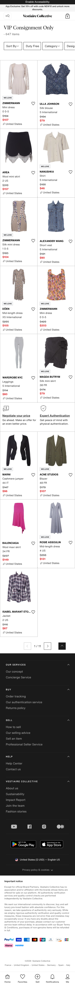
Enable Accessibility (37, 2)
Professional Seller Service (24, 744)
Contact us (13, 769)
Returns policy (15, 708)
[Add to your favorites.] (33, 103)
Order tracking (16, 696)
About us (12, 788)
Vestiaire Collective (22, 781)
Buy (8, 689)
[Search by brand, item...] (7, 16)
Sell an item (14, 738)
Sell (9, 720)
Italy (68, 965)
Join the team (15, 805)
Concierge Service (18, 677)
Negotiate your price (16, 415)
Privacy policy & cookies (36, 870)
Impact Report (15, 800)
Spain (61, 965)
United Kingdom (21, 965)
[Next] (47, 646)
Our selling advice (18, 733)
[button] (67, 15)
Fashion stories (16, 811)
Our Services (16, 664)
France (8, 965)
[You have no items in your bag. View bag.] (67, 15)
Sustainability (15, 794)
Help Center (14, 763)
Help (9, 756)
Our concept (14, 671)
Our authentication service (24, 702)
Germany (51, 965)
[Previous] (27, 646)
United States (38, 965)
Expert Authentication (55, 415)
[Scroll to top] (62, 646)
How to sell (13, 727)
